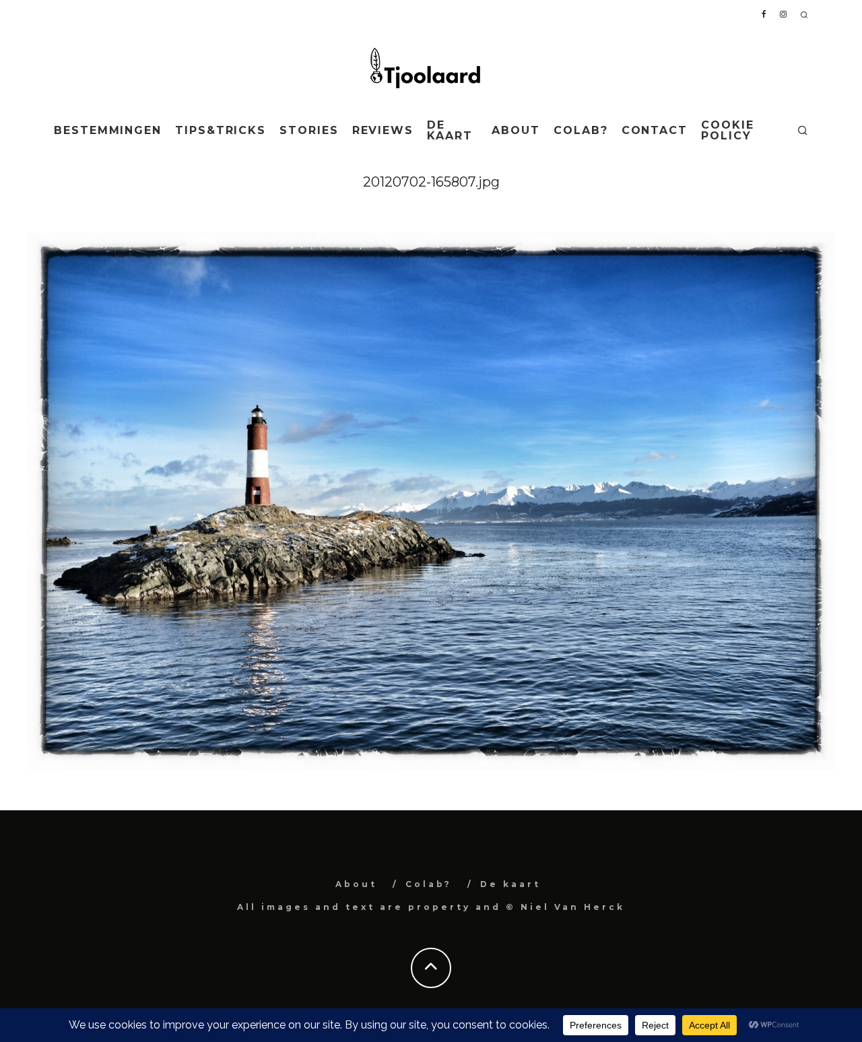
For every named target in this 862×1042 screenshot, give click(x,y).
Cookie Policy (727, 130)
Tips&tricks (220, 130)
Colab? (581, 130)
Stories (308, 130)
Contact (655, 130)
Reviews (382, 130)
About (516, 130)
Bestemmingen (108, 130)
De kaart (450, 130)
